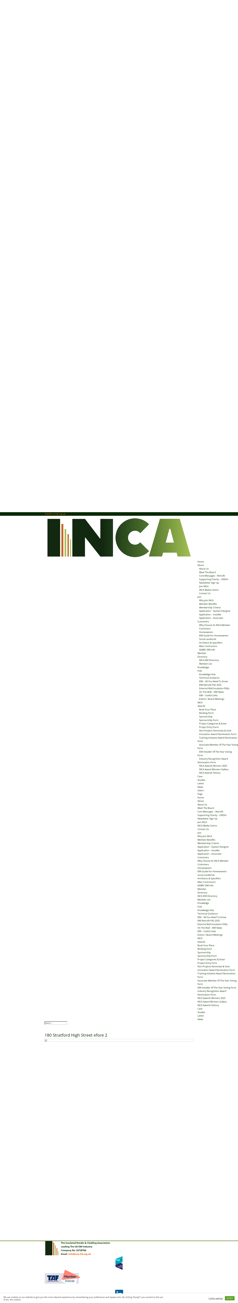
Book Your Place (207, 709)
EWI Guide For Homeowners (213, 635)
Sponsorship (205, 716)
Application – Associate (211, 617)
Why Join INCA (206, 600)
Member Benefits (208, 603)
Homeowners (206, 632)
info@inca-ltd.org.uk (79, 1254)
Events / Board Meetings (211, 698)
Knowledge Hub (207, 674)
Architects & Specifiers (210, 642)
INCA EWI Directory (209, 660)
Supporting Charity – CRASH (213, 579)
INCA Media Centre (209, 589)
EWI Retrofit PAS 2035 (210, 684)
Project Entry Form (209, 727)
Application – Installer (210, 614)
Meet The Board (207, 572)
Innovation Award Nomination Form (216, 970)
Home (201, 561)
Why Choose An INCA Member (214, 625)
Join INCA (204, 586)
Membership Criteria (210, 607)
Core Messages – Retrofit (212, 575)
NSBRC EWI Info (207, 649)
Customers (203, 621)
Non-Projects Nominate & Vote (215, 730)
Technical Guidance (209, 677)
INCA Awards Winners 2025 (213, 765)
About (201, 565)
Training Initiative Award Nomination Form (217, 739)
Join (199, 596)
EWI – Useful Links (208, 695)
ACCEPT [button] (230, 1298)
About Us (204, 568)
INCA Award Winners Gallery (213, 769)
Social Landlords (207, 639)
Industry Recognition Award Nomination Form (213, 760)
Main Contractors (208, 646)
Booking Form (206, 712)
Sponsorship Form (208, 720)
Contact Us (205, 593)
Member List (205, 663)
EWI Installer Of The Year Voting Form (215, 753)
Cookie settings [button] (216, 1298)
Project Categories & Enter (213, 723)
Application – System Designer (215, 610)
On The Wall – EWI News (211, 691)
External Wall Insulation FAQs (214, 688)
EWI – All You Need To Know (213, 681)
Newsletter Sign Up (209, 582)
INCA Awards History (210, 772)
